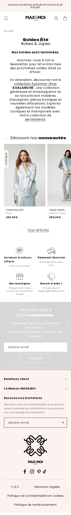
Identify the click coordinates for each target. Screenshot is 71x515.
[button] (6, 18)
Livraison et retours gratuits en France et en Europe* (35, 6)
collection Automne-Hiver (35, 84)
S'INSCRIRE (35, 358)
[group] (20, 257)
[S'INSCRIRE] (62, 422)
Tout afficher (38, 230)
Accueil (8, 31)
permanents (35, 119)
